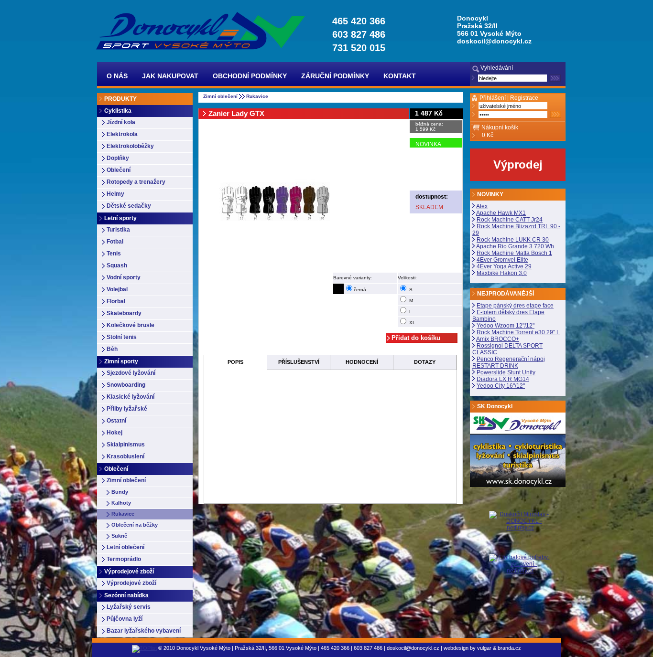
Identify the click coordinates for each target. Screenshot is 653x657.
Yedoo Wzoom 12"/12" (505, 325)
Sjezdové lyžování (131, 373)
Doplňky (118, 158)
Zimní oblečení (126, 480)
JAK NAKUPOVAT (170, 76)
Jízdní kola (121, 122)
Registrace (524, 98)
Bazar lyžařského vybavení (144, 630)
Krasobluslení (125, 456)
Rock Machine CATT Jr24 (510, 219)
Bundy (119, 492)
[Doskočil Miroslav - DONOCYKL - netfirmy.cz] (520, 532)
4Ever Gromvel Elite (502, 259)
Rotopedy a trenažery (136, 182)
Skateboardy (124, 313)
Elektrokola (122, 134)
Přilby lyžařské (127, 408)
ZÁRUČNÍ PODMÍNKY (335, 76)
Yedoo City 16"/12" (501, 385)
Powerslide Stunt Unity (506, 372)
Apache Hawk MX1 (501, 213)
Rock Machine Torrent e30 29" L (518, 332)
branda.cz (509, 648)
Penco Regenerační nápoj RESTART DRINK (508, 362)
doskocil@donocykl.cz (494, 41)
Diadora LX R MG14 (503, 379)
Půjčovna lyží (124, 618)
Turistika (118, 229)
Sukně (119, 536)
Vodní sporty (124, 277)
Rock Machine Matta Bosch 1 (514, 253)
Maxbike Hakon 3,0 (502, 273)
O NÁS (117, 76)
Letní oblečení (125, 547)
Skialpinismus (126, 444)
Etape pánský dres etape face (515, 305)
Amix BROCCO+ (497, 339)
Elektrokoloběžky (130, 146)
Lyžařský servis (129, 607)
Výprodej (518, 164)
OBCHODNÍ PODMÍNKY (250, 76)
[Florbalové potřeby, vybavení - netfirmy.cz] (520, 563)
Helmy (115, 194)
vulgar (484, 648)
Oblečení (119, 170)
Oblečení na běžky (134, 525)
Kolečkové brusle (130, 325)
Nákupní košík (499, 127)
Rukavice (122, 514)
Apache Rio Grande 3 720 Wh (515, 246)
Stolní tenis (122, 337)
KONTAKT (399, 76)
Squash (117, 265)
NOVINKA (428, 144)
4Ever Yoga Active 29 (504, 266)
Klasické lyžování (130, 396)
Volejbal (117, 289)
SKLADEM (429, 207)
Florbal (116, 301)
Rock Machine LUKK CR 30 (513, 239)
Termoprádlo (124, 559)
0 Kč (487, 135)
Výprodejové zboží (131, 583)
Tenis (114, 253)
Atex (482, 206)
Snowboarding (126, 384)
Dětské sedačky (129, 205)
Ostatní (116, 420)
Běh (112, 349)
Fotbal (115, 241)
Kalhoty (121, 503)
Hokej (114, 432)
